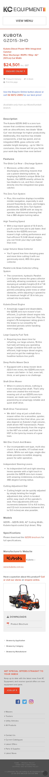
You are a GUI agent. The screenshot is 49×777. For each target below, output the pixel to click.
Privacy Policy (28, 763)
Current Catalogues (14, 740)
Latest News (11, 753)
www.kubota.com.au (13, 567)
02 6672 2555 (15, 95)
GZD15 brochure (33, 537)
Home (16, 763)
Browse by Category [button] (14, 646)
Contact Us (10, 735)
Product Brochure (19, 624)
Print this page (12, 82)
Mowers (9, 712)
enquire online (32, 580)
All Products (11, 725)
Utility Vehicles (12, 721)
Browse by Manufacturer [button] (16, 652)
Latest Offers (11, 744)
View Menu (24, 21)
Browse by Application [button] (15, 641)
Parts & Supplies (13, 749)
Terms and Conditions (25, 765)
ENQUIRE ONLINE (14, 71)
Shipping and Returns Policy (25, 767)
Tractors (9, 716)
